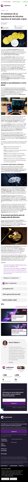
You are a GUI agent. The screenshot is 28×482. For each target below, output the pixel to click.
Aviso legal (4, 453)
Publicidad (14, 442)
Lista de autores (21, 370)
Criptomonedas (13, 465)
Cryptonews (3, 10)
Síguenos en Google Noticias (11, 278)
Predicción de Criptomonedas (4, 466)
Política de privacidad (4, 449)
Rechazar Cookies (5, 478)
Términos (19, 407)
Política (14, 407)
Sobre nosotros (3, 444)
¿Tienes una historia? (16, 439)
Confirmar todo (13, 478)
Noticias (7, 10)
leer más (11, 362)
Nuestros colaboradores (22, 466)
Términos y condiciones (4, 440)
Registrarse (14, 403)
